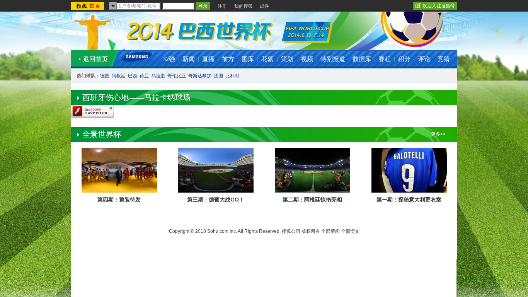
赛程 (384, 59)
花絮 (267, 59)
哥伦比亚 (176, 76)
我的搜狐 (243, 6)
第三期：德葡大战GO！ (215, 199)
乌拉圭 (158, 76)
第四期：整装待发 (119, 199)
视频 (307, 59)
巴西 (132, 76)
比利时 (232, 76)
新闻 (188, 59)
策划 (287, 59)
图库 (248, 59)
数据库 (362, 59)
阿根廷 (119, 76)
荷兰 (144, 76)
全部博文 (350, 231)
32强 (169, 59)
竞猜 (444, 59)
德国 (104, 76)
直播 (208, 59)
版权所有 (310, 231)
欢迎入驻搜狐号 (438, 6)
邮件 (264, 6)
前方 (228, 59)
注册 (222, 6)
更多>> (438, 134)
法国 (218, 76)
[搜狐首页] (88, 6)
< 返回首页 (93, 59)
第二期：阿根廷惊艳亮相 (312, 199)
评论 (424, 59)
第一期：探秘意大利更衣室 (408, 199)
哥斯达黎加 (199, 76)
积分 (404, 59)
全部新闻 (330, 231)
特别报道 (332, 59)
